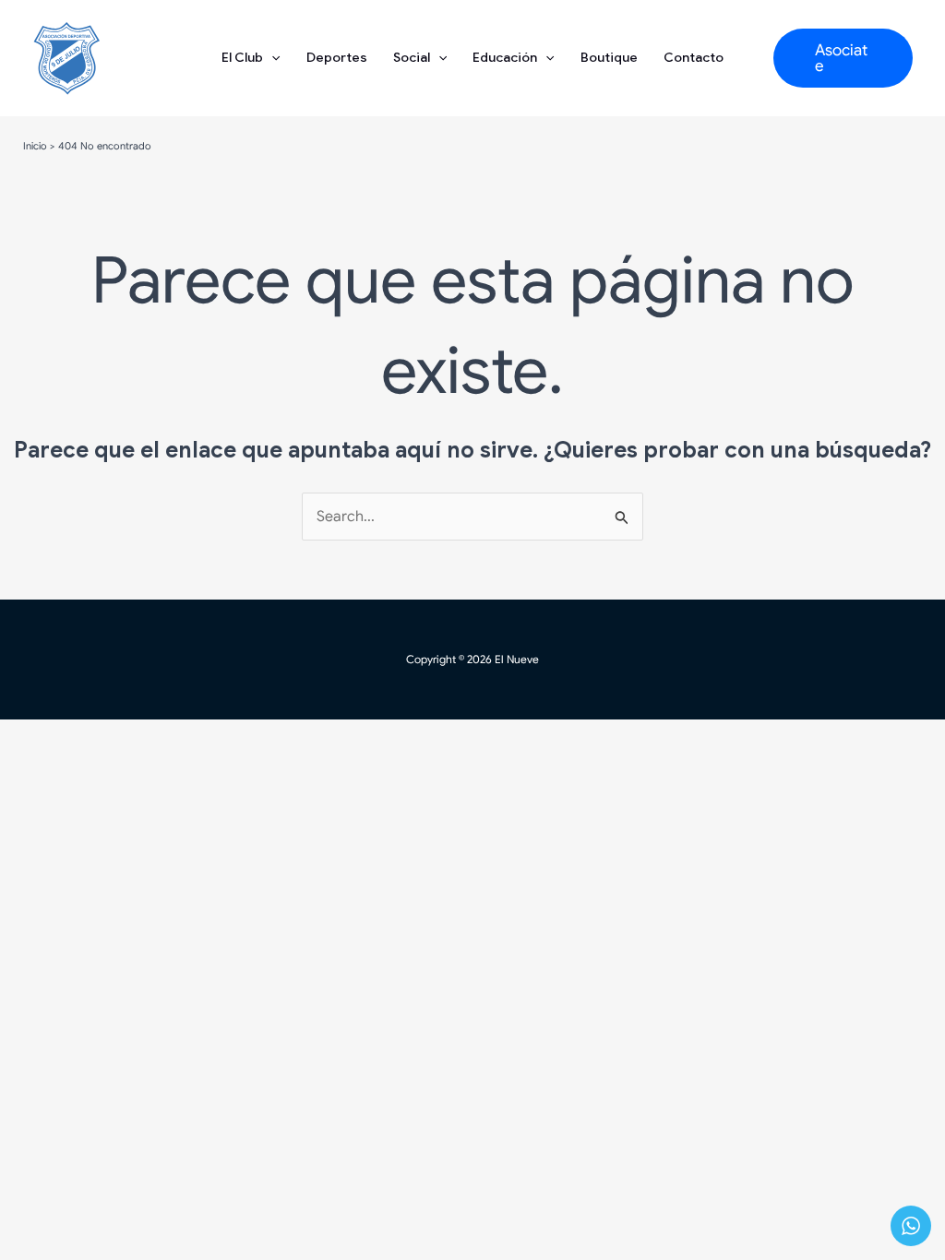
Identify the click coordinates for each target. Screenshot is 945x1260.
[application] (271, 57)
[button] (843, 58)
